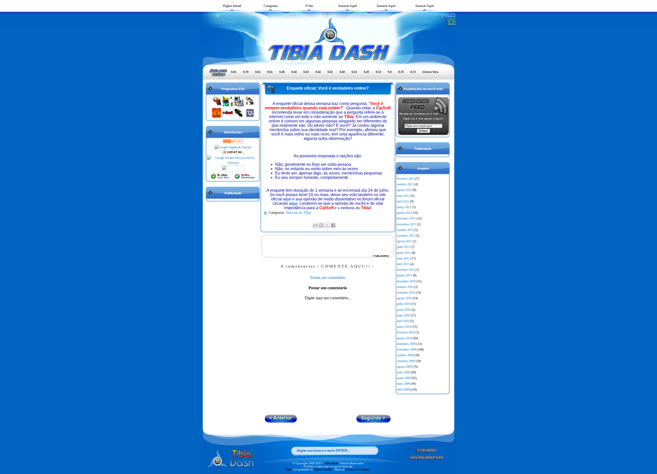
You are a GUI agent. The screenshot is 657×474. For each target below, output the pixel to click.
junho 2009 (404, 378)
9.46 (282, 71)
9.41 (330, 71)
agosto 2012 (404, 190)
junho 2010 (404, 310)
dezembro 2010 (406, 281)
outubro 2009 (405, 355)
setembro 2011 (406, 235)
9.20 (366, 71)
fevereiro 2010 (406, 332)
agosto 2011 (404, 241)
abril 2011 (403, 264)
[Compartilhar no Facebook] (333, 225)
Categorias (271, 6)
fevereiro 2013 (406, 178)
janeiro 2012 (404, 213)
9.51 (270, 71)
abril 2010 (403, 321)
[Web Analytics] (233, 142)
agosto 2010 (404, 298)
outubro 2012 (405, 184)
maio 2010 (403, 315)
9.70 (245, 71)
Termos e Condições (358, 469)
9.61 (257, 71)
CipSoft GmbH (323, 469)
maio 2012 (403, 196)
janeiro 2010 (404, 338)
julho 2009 (403, 372)
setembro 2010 (406, 292)
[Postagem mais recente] (373, 421)
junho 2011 (404, 253)
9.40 (342, 71)
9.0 (390, 71)
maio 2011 (403, 258)
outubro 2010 (405, 287)
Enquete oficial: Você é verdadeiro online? (328, 88)
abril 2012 (403, 201)
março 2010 (404, 326)
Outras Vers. (430, 71)
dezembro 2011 (406, 218)
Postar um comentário (327, 277)
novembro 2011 (406, 224)
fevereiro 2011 (406, 270)
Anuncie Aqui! (347, 6)
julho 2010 (403, 304)
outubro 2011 (405, 230)
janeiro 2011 (404, 275)
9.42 (318, 71)
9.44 (294, 71)
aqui (287, 199)
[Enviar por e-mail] (315, 225)
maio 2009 (403, 383)
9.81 (233, 71)
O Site (309, 6)
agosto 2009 (404, 367)
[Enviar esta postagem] (337, 225)
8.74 (401, 71)
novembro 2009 (406, 349)
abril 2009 (403, 389)
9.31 (354, 71)
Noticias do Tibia (298, 212)
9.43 (306, 71)
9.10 (378, 71)
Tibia (289, 469)
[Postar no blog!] (321, 225)
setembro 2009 (406, 361)
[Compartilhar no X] (327, 225)
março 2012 (404, 207)
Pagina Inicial (232, 6)
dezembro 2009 (406, 344)
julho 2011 (403, 247)
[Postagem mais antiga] (280, 421)
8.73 (413, 71)
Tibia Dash (331, 463)
